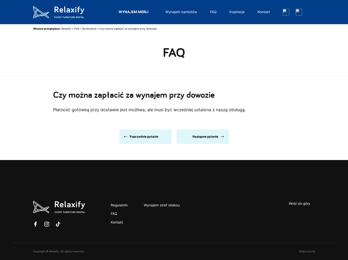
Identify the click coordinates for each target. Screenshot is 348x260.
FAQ (213, 12)
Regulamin (119, 205)
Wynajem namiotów (181, 12)
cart (312, 12)
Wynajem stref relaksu (162, 205)
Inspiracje (237, 12)
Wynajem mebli (133, 12)
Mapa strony (307, 251)
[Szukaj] (286, 12)
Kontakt (264, 12)
